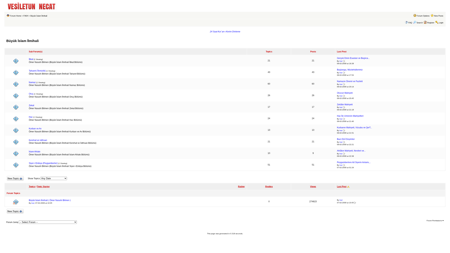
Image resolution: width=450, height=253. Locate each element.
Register (430, 23)
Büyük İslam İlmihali (38, 16)
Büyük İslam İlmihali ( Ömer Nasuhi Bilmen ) (50, 200)
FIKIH (25, 16)
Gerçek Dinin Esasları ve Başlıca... (353, 58)
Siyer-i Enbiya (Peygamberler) (43, 163)
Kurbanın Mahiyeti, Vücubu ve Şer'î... (354, 127)
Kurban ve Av (35, 128)
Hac (31, 117)
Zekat (31, 105)
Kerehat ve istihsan (38, 140)
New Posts (438, 16)
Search (420, 23)
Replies (269, 186)
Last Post (341, 186)
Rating (241, 186)
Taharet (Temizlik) (37, 71)
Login (441, 23)
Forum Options (423, 16)
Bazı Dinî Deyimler (346, 139)
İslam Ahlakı (34, 151)
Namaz (32, 82)
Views (313, 186)
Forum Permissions (434, 221)
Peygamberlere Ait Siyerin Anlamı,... (354, 162)
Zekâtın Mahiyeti (345, 104)
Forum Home (15, 16)
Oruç (31, 94)
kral (341, 61)
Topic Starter (43, 186)
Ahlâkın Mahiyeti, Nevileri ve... (351, 151)
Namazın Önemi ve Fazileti (350, 81)
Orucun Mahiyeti (345, 93)
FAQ (410, 23)
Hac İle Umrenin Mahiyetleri (350, 116)
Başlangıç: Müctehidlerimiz (350, 70)
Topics (32, 186)
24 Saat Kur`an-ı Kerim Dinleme (225, 31)
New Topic (13, 178)
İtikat (31, 59)
